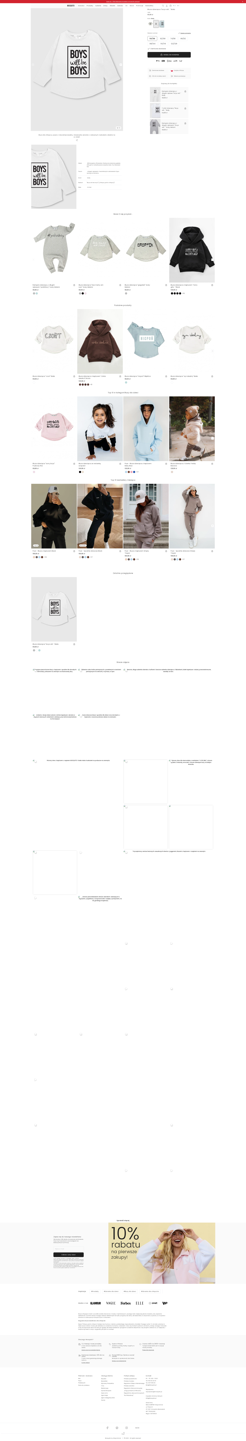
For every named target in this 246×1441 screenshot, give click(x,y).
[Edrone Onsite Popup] (123, 720)
